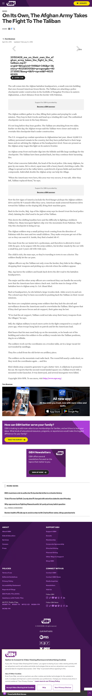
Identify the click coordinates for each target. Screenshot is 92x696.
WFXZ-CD (26, 604)
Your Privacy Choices (63, 687)
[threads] (59, 597)
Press (4, 548)
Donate (83, 3)
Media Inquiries (52, 581)
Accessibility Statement (11, 585)
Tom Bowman (10, 39)
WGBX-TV (16, 604)
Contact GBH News (53, 577)
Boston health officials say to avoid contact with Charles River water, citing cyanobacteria (39, 513)
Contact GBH (51, 573)
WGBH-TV (6, 604)
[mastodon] (59, 606)
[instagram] (47, 597)
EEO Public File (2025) (11, 594)
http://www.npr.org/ (52, 378)
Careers (5, 544)
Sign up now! (37, 472)
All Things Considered (13, 508)
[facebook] (61, 597)
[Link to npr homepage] (45, 643)
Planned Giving (52, 553)
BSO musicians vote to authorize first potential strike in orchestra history (33, 493)
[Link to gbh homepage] (11, 3)
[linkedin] (64, 597)
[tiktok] (50, 597)
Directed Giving (52, 548)
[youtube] (53, 597)
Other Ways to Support (55, 557)
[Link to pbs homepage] (44, 637)
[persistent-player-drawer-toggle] (89, 693)
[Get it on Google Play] (71, 411)
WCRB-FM (6, 609)
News (4, 11)
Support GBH (51, 531)
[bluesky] (56, 597)
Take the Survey (15, 440)
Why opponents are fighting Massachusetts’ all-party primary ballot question (34, 504)
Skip (44, 687)
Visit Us (49, 590)
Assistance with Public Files (12, 598)
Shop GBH (50, 561)
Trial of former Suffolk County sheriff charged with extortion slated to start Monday (37, 498)
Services (5, 540)
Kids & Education (8, 536)
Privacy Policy (7, 581)
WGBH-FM (35, 604)
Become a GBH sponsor (46, 107)
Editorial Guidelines (9, 577)
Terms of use (7, 573)
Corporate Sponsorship (55, 544)
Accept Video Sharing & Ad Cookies (20, 687)
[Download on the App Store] (53, 411)
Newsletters (50, 585)
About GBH (6, 531)
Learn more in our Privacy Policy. (47, 681)
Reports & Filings (8, 590)
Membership (51, 540)
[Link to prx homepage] (45, 648)
